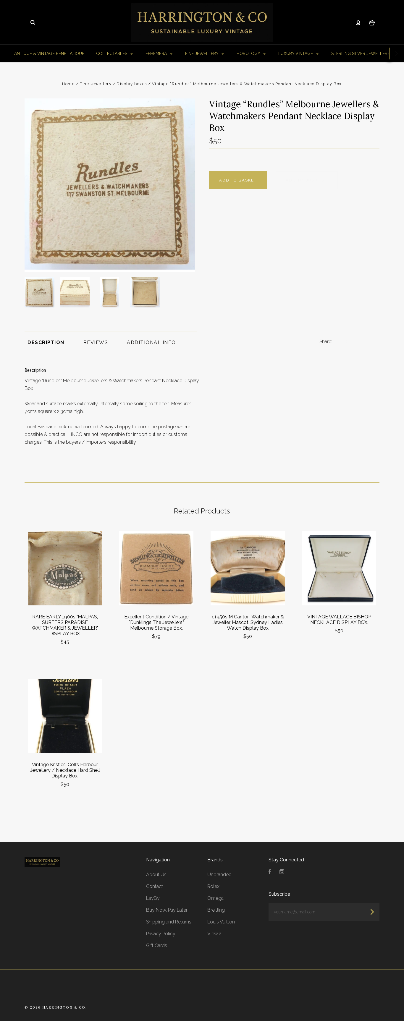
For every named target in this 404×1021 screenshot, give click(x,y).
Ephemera (157, 53)
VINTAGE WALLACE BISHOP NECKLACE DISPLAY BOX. (339, 619)
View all (215, 933)
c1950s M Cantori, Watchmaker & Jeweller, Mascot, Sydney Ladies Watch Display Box (248, 622)
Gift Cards (156, 945)
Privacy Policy (160, 933)
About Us (156, 874)
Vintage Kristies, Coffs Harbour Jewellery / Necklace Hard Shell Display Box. (65, 770)
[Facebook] (270, 872)
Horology (249, 53)
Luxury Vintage (296, 53)
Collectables (112, 53)
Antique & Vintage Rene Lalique (49, 53)
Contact (154, 886)
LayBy (153, 898)
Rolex (213, 886)
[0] (372, 22)
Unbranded (219, 874)
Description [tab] (46, 342)
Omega (215, 898)
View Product (65, 568)
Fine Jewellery (202, 53)
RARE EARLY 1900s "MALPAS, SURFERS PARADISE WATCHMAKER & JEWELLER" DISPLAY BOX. (65, 625)
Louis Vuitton (221, 922)
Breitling (216, 910)
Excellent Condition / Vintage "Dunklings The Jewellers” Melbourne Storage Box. (156, 622)
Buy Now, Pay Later (167, 910)
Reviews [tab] (95, 342)
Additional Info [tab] (151, 342)
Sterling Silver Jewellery (361, 53)
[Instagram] (281, 872)
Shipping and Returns (168, 922)
